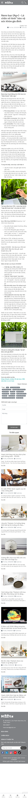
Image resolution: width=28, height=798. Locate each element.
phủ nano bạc (5, 393)
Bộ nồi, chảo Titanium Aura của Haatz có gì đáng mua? (12, 662)
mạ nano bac (5, 391)
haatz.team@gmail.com (9, 727)
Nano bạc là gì (20, 391)
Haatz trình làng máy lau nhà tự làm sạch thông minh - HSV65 (13, 455)
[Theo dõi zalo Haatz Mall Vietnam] (6, 752)
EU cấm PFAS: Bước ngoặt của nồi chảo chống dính (13, 490)
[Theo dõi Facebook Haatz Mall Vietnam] (2, 752)
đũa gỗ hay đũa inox (21, 393)
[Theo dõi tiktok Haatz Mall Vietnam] (19, 752)
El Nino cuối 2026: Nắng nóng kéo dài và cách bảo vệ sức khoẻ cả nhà (13, 627)
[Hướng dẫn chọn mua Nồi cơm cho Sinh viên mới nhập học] (14, 546)
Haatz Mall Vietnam (20, 761)
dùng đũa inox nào (6, 389)
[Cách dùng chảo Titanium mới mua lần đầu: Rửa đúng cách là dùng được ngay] (14, 580)
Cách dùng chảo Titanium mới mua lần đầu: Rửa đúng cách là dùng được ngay (13, 593)
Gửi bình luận (14, 427)
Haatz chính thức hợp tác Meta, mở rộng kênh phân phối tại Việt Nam (13, 696)
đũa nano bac (20, 397)
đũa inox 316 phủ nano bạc (8, 397)
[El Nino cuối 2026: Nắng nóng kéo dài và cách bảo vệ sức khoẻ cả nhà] (14, 615)
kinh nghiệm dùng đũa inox (19, 389)
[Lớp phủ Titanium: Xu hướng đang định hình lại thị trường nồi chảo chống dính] (14, 512)
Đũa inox (13, 393)
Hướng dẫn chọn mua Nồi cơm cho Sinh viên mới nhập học (13, 558)
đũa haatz (4, 395)
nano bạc (12, 391)
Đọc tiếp (3, 465)
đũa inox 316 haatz (21, 395)
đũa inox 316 (12, 395)
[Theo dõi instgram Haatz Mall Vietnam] (10, 752)
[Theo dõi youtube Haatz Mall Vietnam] (15, 752)
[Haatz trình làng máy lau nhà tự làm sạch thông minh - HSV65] (14, 443)
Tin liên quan (14, 432)
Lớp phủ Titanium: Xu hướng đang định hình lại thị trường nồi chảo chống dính (13, 524)
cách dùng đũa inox (15, 387)
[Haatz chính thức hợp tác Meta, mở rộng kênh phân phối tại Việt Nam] (14, 684)
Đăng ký (23, 748)
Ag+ (7, 387)
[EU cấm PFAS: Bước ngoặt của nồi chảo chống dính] (14, 477)
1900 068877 (6, 725)
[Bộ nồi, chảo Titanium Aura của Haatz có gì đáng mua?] (14, 649)
